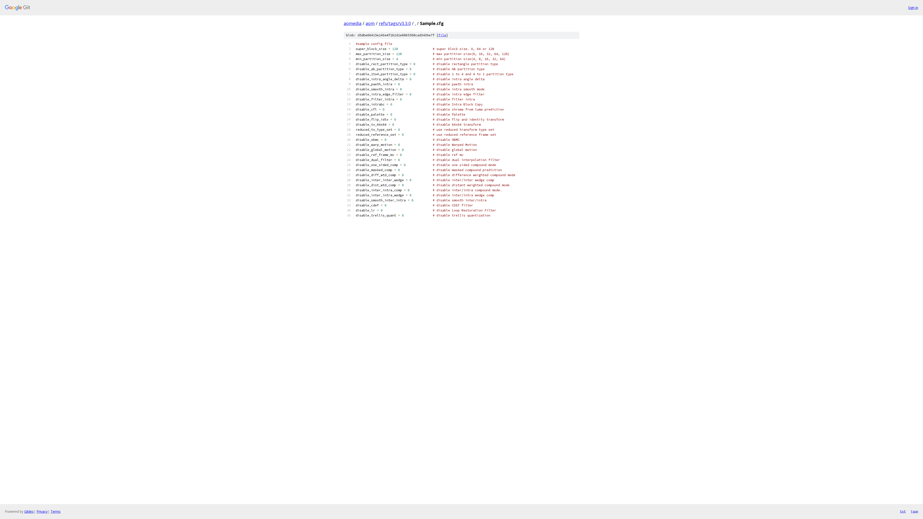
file (442, 35)
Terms (55, 511)
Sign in (913, 7)
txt (903, 511)
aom (370, 23)
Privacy (42, 511)
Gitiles (29, 511)
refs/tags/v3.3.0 (395, 23)
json (914, 511)
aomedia (353, 23)
